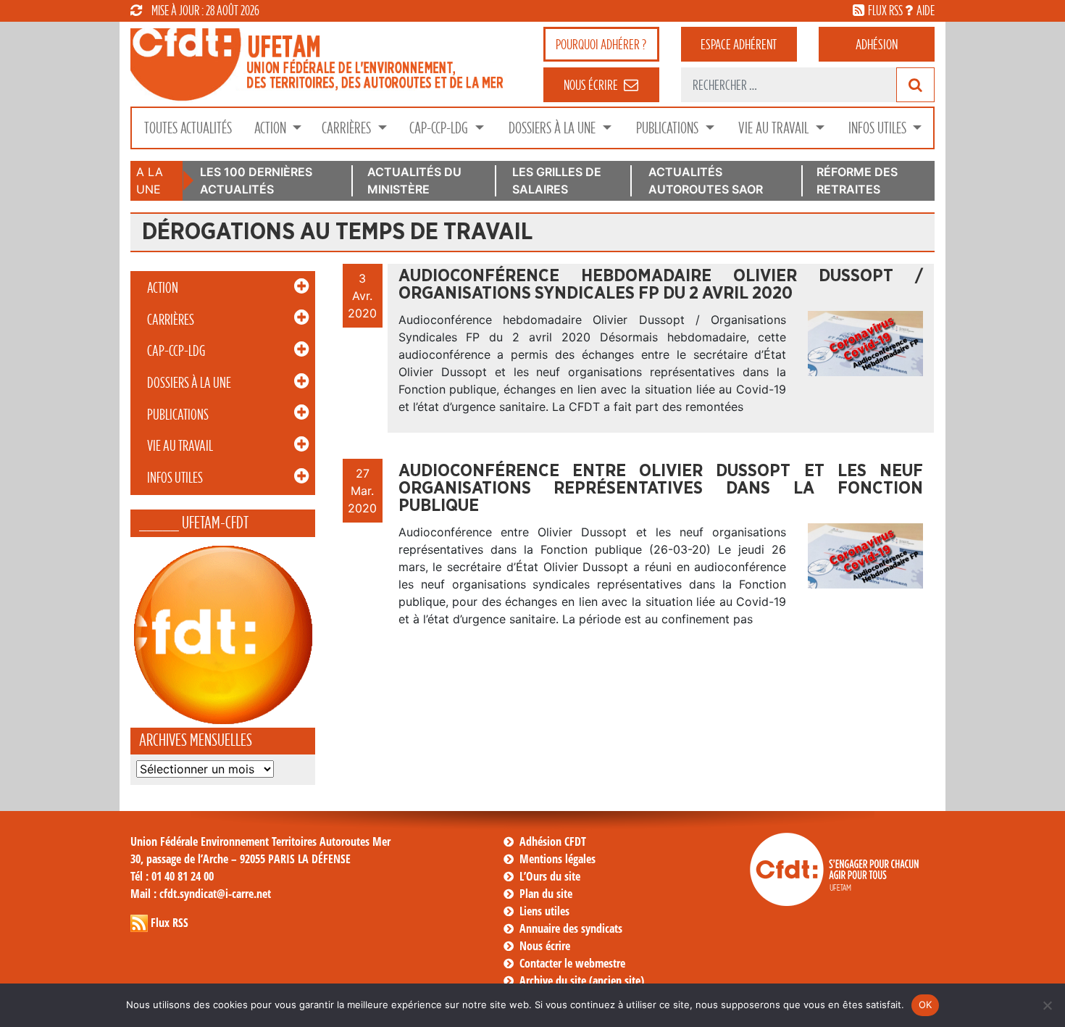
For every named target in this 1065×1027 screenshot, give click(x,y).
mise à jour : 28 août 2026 (205, 10)
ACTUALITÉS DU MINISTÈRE (414, 180)
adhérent (739, 44)
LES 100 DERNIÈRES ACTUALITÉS (256, 180)
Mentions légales (557, 859)
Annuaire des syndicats (570, 928)
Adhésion (877, 44)
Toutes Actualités (188, 128)
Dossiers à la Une (553, 128)
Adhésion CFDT (552, 841)
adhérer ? (601, 44)
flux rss (885, 10)
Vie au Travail (774, 128)
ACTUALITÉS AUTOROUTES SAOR (705, 180)
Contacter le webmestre (572, 963)
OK (925, 1004)
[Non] (1047, 1005)
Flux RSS (169, 923)
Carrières (348, 128)
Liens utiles (544, 911)
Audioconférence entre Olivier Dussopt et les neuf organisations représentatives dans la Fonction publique (660, 488)
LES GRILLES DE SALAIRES (556, 180)
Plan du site (545, 894)
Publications (668, 128)
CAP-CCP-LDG (440, 128)
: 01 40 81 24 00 (172, 876)
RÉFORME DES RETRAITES (857, 180)
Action (271, 128)
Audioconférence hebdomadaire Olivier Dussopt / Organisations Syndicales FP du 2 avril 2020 (660, 284)
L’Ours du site (549, 876)
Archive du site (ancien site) (581, 981)
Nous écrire (544, 946)
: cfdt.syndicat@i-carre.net (200, 894)
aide (925, 10)
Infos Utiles (878, 128)
